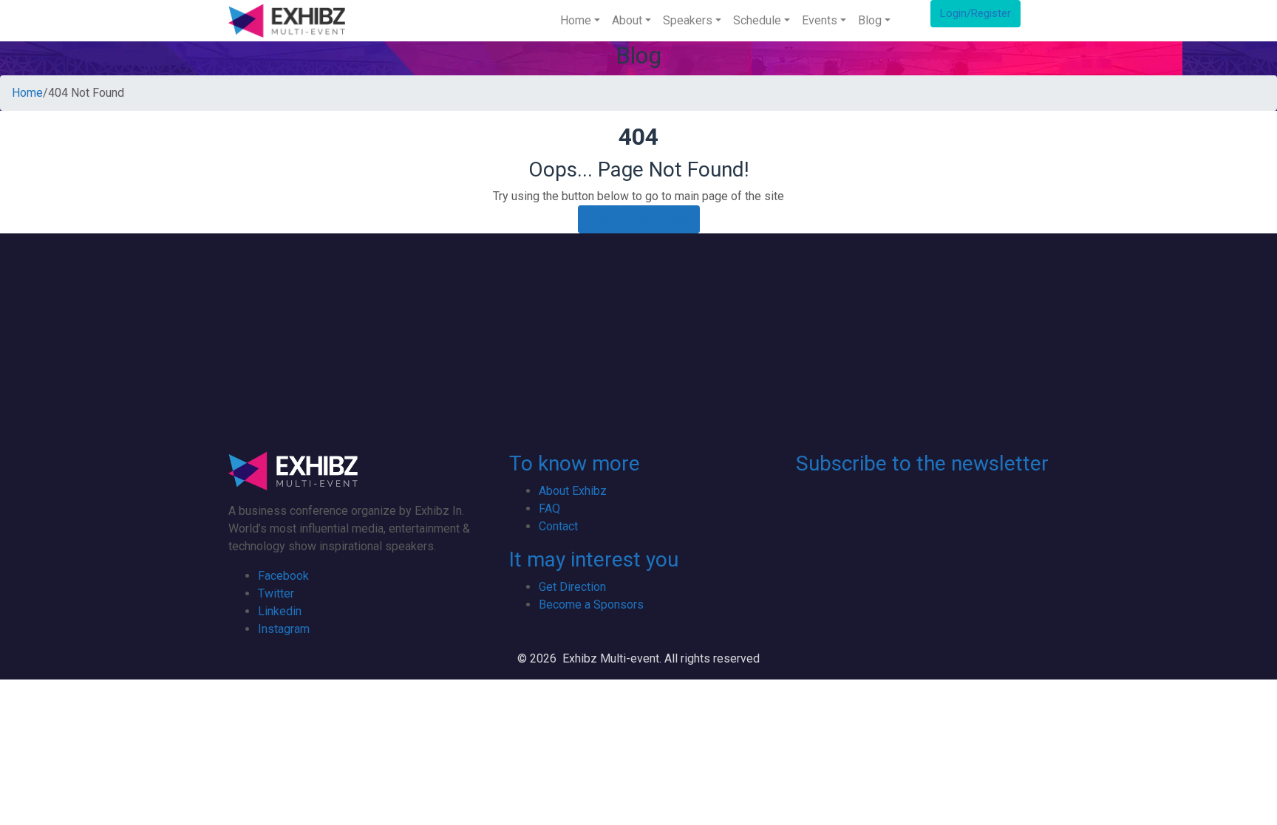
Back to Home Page (639, 219)
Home (575, 20)
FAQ (549, 508)
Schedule (757, 20)
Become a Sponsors (591, 605)
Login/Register (975, 13)
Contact (558, 526)
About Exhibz (573, 491)
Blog (870, 20)
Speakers (687, 20)
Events (819, 20)
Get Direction (572, 587)
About (627, 20)
